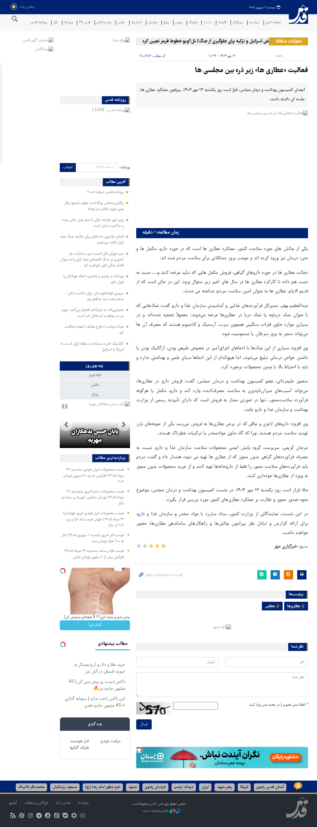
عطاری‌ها (293, 606)
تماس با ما (63, 803)
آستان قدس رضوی (270, 787)
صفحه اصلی (273, 22)
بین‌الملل (237, 22)
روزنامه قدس (38, 22)
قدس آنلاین (298, 18)
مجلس (270, 606)
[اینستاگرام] (30, 816)
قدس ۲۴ (84, 22)
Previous (124, 425)
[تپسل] (139, 750)
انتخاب (67, 167)
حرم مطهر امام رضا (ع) (102, 787)
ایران (205, 787)
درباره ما (83, 803)
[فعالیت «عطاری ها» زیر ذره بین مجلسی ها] (222, 167)
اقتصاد (222, 22)
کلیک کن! (95, 625)
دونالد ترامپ (183, 787)
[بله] (65, 816)
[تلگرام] (39, 816)
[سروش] (48, 816)
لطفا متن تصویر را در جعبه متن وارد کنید (278, 705)
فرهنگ (193, 22)
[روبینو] (74, 816)
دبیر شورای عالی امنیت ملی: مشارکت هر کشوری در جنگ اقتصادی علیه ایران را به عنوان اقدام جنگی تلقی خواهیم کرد (92, 259)
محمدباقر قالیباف (31, 787)
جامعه (207, 22)
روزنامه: (124, 167)
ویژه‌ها (68, 22)
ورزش (178, 22)
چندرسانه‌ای (104, 22)
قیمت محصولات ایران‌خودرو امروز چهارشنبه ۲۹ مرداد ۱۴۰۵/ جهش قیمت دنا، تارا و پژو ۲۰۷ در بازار (93, 519)
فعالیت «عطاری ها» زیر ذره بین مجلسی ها (251, 71)
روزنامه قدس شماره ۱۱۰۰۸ (105, 192)
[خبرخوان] (13, 816)
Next (66, 425)
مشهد (132, 787)
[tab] (95, 366)
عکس (121, 22)
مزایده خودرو (110, 741)
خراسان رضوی (155, 787)
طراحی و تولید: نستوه (156, 810)
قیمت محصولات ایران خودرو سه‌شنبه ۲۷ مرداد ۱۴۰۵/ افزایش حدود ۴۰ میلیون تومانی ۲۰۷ (93, 475)
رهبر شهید (224, 787)
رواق (166, 22)
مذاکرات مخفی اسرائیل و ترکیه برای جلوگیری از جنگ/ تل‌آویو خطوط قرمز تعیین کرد (222, 41)
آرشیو (13, 803)
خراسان (152, 22)
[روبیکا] (83, 816)
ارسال (144, 724)
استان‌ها (136, 22)
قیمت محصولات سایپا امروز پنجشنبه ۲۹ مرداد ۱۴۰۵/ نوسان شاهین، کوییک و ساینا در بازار (92, 497)
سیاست (254, 22)
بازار (55, 22)
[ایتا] (56, 816)
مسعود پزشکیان (65, 787)
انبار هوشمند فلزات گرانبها (79, 745)
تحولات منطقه (288, 41)
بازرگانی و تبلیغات (36, 803)
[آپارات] (21, 816)
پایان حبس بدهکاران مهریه (95, 436)
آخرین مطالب (116, 182)
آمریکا (244, 787)
